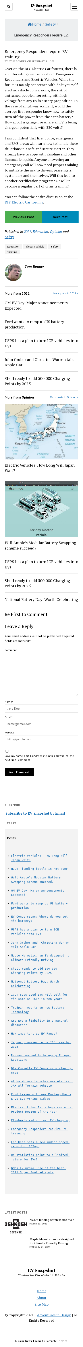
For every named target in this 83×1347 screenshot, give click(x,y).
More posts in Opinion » (64, 397)
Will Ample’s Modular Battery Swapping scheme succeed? (40, 545)
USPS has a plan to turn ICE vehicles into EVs (41, 343)
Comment (11, 650)
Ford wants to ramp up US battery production (34, 324)
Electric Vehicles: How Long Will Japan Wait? (40, 467)
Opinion (56, 231)
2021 (27, 231)
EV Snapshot (41, 5)
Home (36, 24)
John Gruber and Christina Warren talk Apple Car (39, 362)
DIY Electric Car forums (24, 202)
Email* (8, 717)
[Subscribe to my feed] (5, 813)
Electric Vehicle (35, 246)
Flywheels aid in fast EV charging (40, 1120)
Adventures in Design (54, 1315)
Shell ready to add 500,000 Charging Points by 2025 (37, 381)
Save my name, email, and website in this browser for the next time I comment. (39, 757)
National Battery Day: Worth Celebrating (41, 599)
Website (9, 732)
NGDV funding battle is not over (39, 868)
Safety (50, 24)
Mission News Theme (28, 1341)
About (41, 1297)
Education (40, 231)
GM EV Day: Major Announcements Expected (36, 305)
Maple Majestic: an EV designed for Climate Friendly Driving (51, 1241)
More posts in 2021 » (65, 293)
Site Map (42, 1304)
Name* (9, 701)
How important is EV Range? (34, 1033)
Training (12, 252)
